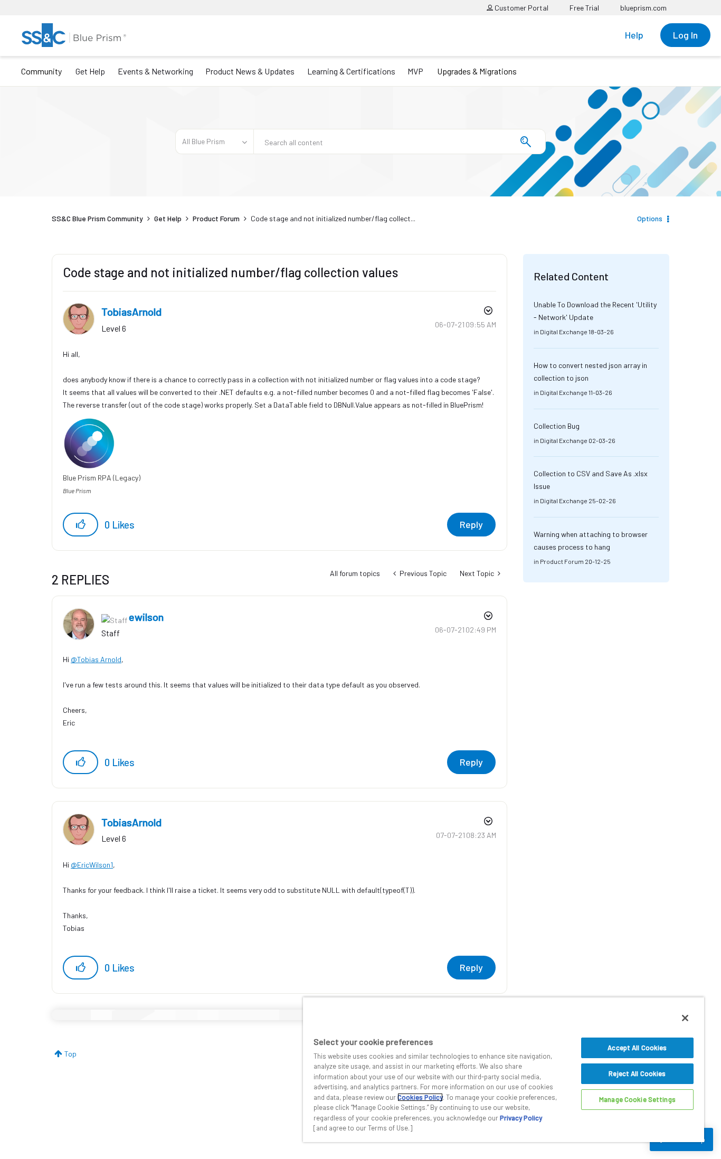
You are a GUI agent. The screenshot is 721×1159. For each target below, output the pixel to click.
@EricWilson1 (92, 864)
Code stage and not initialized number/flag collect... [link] (333, 218)
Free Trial (584, 7)
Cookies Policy (420, 1097)
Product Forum (216, 218)
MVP (415, 71)
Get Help (90, 71)
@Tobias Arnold (96, 659)
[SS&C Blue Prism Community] (74, 35)
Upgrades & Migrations (477, 71)
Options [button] (649, 218)
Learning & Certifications (351, 71)
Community (41, 71)
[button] (80, 524)
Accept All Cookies (637, 1047)
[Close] (685, 1018)
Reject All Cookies (637, 1073)
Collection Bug (557, 425)
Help (634, 35)
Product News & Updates (250, 71)
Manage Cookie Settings (637, 1099)
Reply (471, 524)
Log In (685, 35)
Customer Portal (520, 7)
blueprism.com (643, 7)
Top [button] (70, 1053)
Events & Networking (155, 71)
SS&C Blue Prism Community (97, 218)
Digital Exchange (563, 331)
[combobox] (399, 141)
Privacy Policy (521, 1118)
